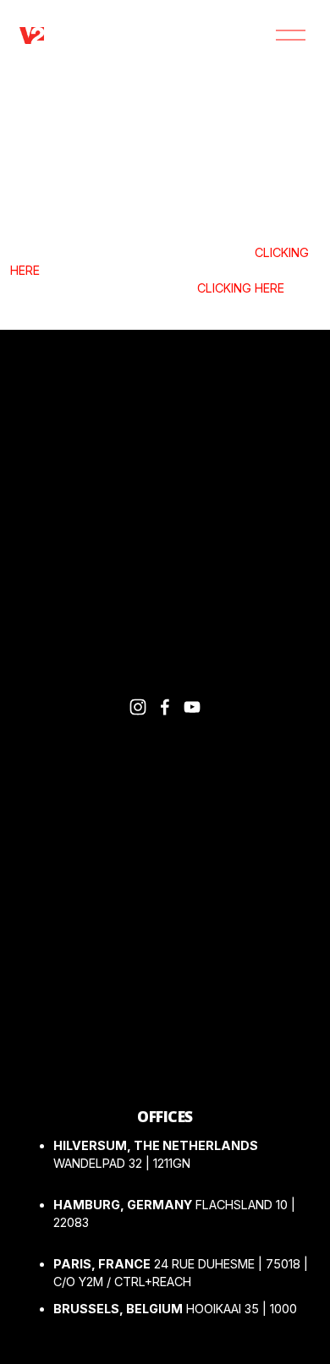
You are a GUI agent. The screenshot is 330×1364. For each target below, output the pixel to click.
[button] (38, 913)
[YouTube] (192, 706)
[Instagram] (137, 706)
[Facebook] (165, 706)
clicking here (240, 288)
